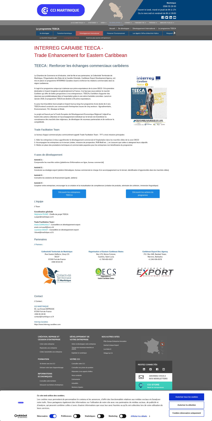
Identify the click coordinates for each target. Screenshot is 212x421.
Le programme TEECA (167, 28)
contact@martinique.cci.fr (44, 317)
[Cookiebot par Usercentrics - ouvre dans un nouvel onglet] (21, 416)
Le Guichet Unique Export (48, 38)
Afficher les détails (139, 416)
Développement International (144, 28)
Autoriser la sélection (187, 405)
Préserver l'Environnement (116, 33)
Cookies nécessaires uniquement (186, 413)
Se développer (123, 28)
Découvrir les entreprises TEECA (69, 193)
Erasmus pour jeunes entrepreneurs (98, 38)
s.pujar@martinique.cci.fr (44, 217)
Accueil (112, 28)
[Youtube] (163, 369)
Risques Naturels (172, 33)
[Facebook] (157, 369)
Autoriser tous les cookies (186, 397)
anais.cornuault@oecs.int (44, 227)
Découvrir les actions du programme (142, 193)
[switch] (76, 416)
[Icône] (141, 377)
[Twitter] (150, 369)
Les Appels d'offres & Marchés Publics (146, 33)
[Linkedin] (144, 369)
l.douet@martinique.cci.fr (44, 232)
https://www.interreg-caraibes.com (47, 324)
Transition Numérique (64, 33)
